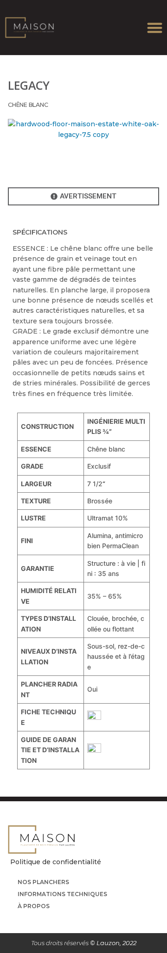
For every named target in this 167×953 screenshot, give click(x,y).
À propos (34, 906)
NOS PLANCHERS (43, 882)
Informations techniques (62, 894)
